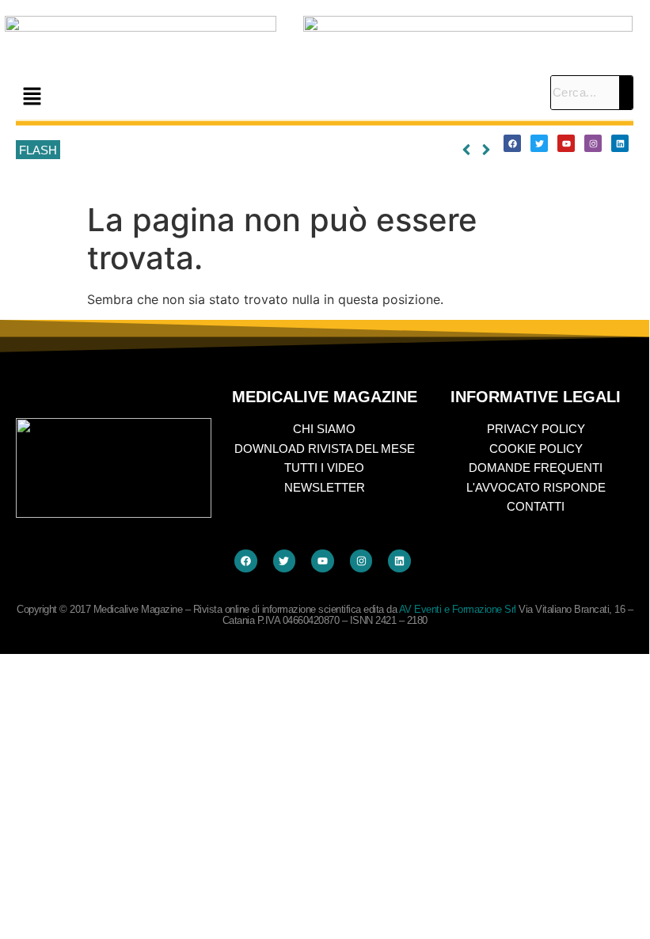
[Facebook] (512, 143)
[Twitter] (539, 143)
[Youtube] (566, 143)
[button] (275, 97)
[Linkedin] (620, 143)
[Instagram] (593, 143)
